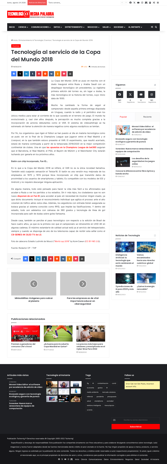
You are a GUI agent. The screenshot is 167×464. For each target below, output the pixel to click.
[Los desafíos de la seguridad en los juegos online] (123, 162)
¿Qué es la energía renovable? (145, 287)
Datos (57, 27)
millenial (90, 397)
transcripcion (109, 405)
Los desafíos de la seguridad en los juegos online (143, 161)
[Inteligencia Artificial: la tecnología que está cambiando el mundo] (125, 247)
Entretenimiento (73, 27)
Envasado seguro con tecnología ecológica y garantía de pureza (131, 140)
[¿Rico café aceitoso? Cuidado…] (51, 384)
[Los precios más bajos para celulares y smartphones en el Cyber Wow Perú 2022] (90, 333)
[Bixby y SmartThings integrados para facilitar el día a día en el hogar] (64, 391)
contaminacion (102, 383)
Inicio (12, 27)
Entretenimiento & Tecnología (31, 40)
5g (88, 383)
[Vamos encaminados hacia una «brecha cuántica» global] (146, 247)
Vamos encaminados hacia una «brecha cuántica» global (146, 259)
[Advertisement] (109, 14)
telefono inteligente (94, 405)
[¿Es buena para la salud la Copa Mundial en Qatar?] (58, 333)
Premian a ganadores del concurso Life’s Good (23, 345)
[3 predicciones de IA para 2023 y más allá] (125, 278)
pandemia (100, 397)
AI (93, 383)
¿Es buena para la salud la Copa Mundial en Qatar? (56, 345)
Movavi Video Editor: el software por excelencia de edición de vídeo (143, 129)
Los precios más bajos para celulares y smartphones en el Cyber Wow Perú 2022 (90, 346)
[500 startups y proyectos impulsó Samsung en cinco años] (64, 399)
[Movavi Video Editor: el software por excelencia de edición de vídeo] (123, 130)
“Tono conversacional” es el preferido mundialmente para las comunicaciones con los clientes (86, 3)
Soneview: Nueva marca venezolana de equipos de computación (134, 150)
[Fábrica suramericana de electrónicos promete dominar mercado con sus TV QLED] (51, 399)
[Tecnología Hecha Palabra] (31, 14)
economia (90, 388)
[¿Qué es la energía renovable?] (146, 278)
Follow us (129, 375)
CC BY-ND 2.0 (92, 241)
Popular (123, 117)
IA (107, 388)
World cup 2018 (62, 241)
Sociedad (118, 27)
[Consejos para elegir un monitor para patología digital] (51, 391)
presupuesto (111, 397)
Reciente (147, 117)
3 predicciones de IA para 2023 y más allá (125, 289)
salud (89, 401)
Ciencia (22, 27)
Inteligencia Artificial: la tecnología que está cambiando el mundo (125, 260)
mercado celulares (109, 392)
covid (114, 383)
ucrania (89, 410)
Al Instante (134, 27)
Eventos (47, 40)
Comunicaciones (40, 27)
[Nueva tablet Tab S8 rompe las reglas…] (76, 399)
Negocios (92, 27)
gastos (100, 388)
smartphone (98, 401)
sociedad (110, 401)
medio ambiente (93, 392)
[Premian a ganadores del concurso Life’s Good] (25, 333)
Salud (106, 27)
